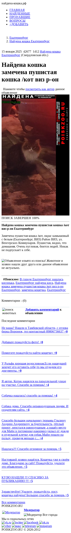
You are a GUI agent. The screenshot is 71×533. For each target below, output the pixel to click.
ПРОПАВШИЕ (19, 17)
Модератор (32, 510)
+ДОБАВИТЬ (18, 24)
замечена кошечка (33, 290)
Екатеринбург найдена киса (34, 282)
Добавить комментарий (42, 309)
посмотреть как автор (39, 89)
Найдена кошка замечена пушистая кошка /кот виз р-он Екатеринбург (34, 286)
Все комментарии (13, 502)
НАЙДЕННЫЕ (19, 13)
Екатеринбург (56, 290)
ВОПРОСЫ (17, 20)
